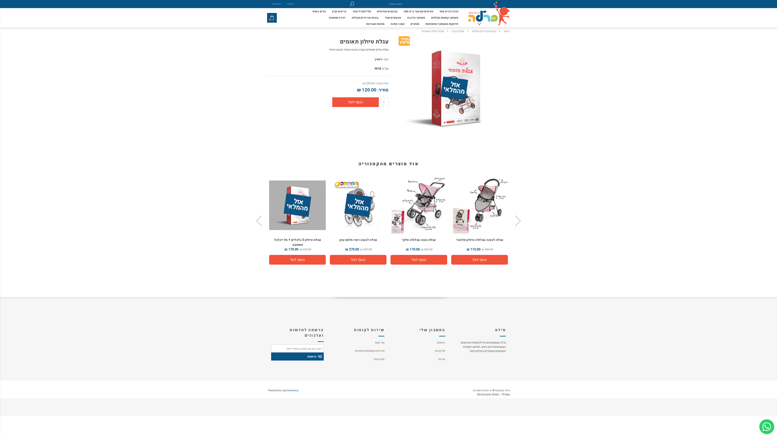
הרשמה (290, 4)
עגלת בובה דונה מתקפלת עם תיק (297, 240)
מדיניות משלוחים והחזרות (369, 351)
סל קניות (440, 351)
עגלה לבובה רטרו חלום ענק (419, 240)
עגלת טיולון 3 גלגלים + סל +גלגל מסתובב (358, 242)
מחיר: (382, 90)
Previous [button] (517, 221)
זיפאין (379, 59)
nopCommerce (290, 390)
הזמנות (441, 342)
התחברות (276, 4)
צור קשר (379, 342)
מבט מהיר (479, 203)
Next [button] (260, 221)
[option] (479, 221)
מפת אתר (378, 359)
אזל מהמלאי (454, 88)
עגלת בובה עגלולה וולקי (480, 240)
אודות (441, 359)
